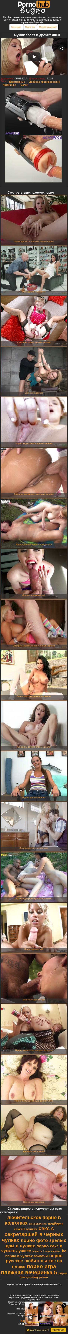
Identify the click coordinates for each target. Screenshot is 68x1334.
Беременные (17, 81)
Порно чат (30, 27)
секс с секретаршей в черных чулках (32, 1234)
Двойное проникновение (44, 81)
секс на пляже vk (37, 1224)
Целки (24, 84)
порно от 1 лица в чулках (46, 1251)
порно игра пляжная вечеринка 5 (29, 1269)
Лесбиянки (9, 84)
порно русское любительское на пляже (34, 1261)
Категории (16, 27)
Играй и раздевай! (47, 27)
